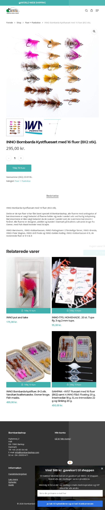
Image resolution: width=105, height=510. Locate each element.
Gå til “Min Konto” (63, 438)
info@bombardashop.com (27, 452)
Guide (11, 484)
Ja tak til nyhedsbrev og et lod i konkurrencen (70, 503)
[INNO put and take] (28, 285)
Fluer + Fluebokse (33, 22)
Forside (9, 22)
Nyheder (12, 482)
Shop (19, 22)
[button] (97, 10)
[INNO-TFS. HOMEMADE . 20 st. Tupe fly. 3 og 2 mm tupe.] (74, 285)
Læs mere (13, 479)
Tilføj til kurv (18, 168)
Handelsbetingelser (17, 474)
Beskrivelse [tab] (52, 195)
